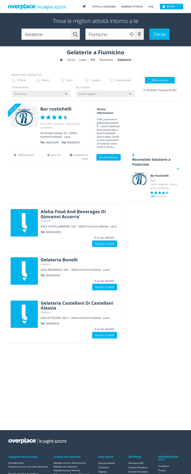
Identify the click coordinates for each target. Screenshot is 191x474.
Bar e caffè (46, 123)
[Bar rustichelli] (24, 116)
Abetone (75, 470)
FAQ (150, 6)
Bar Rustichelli (159, 175)
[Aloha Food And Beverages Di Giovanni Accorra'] (24, 222)
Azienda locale (16, 462)
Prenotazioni (123, 80)
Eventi (45, 80)
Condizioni (163, 466)
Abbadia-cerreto (61, 462)
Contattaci (103, 467)
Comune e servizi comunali (22, 466)
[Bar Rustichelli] (139, 179)
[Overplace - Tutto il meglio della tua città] (84, 6)
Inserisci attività (132, 6)
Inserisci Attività (106, 463)
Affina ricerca (160, 80)
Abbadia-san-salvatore (65, 466)
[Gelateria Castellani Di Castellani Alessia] (24, 314)
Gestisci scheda (104, 243)
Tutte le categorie (103, 6)
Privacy (162, 470)
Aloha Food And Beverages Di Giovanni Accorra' (73, 213)
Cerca (159, 34)
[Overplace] (61, 60)
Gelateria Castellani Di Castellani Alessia (77, 305)
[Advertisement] (65, 184)
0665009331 (53, 275)
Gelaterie (59, 123)
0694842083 (53, 232)
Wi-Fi (69, 80)
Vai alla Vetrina (108, 157)
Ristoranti (43, 466)
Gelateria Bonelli (59, 260)
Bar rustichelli (55, 109)
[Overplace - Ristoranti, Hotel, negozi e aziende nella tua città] (37, 6)
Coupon (96, 80)
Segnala (102, 471)
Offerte (21, 80)
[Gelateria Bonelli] (24, 271)
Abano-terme (78, 462)
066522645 (52, 142)
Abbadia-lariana (61, 470)
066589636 (52, 323)
